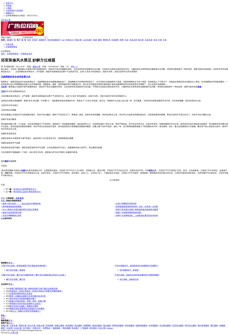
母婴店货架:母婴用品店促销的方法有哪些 (27, 309)
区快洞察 (49, 326)
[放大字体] (2, 66)
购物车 (8, 13)
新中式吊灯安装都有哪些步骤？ (23, 299)
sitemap (110, 328)
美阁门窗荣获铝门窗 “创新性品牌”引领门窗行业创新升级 (33, 289)
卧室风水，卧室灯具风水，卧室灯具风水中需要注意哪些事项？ (36, 291)
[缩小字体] (5, 66)
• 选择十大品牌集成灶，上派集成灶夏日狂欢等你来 (136, 215)
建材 (100, 40)
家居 (95, 40)
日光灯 (35, 40)
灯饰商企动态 (26, 54)
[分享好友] (5, 51)
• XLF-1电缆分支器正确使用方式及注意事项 (19, 210)
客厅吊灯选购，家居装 (15, 270)
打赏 (3, 185)
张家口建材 (59, 326)
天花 (126, 40)
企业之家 (18, 328)
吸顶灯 (10, 40)
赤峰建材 (223, 326)
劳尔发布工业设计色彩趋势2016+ (27, 192)
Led (63, 40)
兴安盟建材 (153, 326)
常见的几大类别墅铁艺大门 (24, 189)
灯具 (165, 40)
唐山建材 (107, 326)
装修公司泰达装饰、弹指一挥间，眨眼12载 (28, 301)
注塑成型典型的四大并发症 (21, 294)
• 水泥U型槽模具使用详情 (125, 204)
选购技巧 (42, 40)
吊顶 (155, 40)
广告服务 (84, 328)
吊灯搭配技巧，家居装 (129, 270)
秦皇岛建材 (97, 326)
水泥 (17, 198)
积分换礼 (93, 328)
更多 (3, 198)
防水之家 (31, 326)
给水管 (141, 40)
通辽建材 (214, 326)
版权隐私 (56, 328)
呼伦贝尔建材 (190, 326)
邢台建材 (78, 326)
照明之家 (22, 326)
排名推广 (75, 328)
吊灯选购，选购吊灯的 (129, 279)
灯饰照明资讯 (12, 54)
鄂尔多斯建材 (203, 326)
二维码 (8, 8)
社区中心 (9, 3)
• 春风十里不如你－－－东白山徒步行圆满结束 (21, 204)
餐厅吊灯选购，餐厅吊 (15, 279)
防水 (22, 198)
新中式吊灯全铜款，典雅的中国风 (24, 306)
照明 (122, 40)
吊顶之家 (133, 40)
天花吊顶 (148, 40)
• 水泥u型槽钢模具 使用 (11, 215)
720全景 (9, 328)
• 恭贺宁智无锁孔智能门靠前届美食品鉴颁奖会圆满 (136, 210)
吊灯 (29, 40)
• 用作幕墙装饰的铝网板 (11, 207)
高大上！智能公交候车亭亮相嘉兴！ (25, 311)
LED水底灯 (87, 40)
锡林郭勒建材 (141, 326)
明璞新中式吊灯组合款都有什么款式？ (26, 304)
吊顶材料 (115, 40)
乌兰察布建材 (165, 326)
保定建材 (69, 326)
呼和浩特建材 (118, 326)
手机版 (8, 6)
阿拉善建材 (129, 326)
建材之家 (36, 67)
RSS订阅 (102, 328)
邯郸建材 (87, 326)
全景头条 (14, 326)
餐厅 (19, 40)
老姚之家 (5, 326)
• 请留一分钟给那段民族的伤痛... (128, 212)
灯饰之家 (78, 40)
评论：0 (74, 67)
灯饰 (160, 40)
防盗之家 (40, 326)
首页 (3, 54)
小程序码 (9, 11)
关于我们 (27, 328)
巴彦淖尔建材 (178, 326)
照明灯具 (106, 40)
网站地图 (66, 328)
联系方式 (37, 328)
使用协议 (46, 328)
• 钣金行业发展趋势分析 (11, 212)
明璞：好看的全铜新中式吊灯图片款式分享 (28, 296)
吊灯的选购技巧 (54, 40)
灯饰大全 (69, 40)
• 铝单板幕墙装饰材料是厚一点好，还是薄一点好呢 (136, 207)
